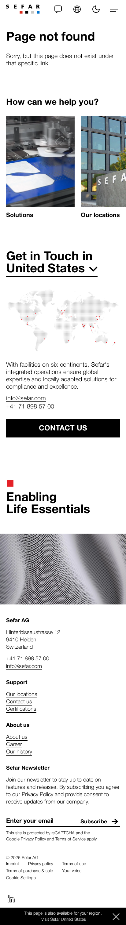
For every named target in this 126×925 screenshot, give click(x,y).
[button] (77, 9)
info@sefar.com (26, 397)
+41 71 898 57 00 (30, 406)
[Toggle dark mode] (96, 9)
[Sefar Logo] (23, 9)
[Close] (116, 916)
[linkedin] (11, 899)
